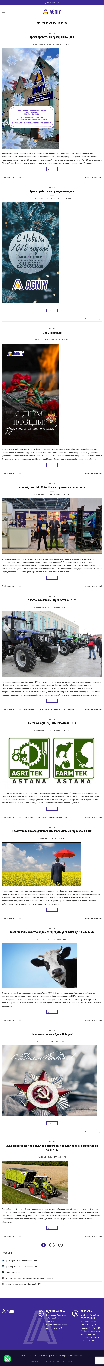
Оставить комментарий (93, 177)
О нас (42, 1362)
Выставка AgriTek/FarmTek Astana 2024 (52, 723)
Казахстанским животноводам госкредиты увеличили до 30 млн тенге (52, 932)
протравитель (69, 709)
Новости (52, 33)
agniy (65, 838)
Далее (52, 169)
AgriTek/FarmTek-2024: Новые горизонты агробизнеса (52, 487)
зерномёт (35, 709)
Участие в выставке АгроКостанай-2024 (52, 600)
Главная (34, 1362)
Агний (30, 709)
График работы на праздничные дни (52, 37)
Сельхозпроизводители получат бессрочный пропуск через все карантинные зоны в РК (52, 1148)
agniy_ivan (67, 44)
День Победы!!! (52, 333)
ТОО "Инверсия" (76, 1355)
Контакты (60, 1362)
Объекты (68, 1362)
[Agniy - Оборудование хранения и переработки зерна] (52, 11)
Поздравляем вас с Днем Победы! (52, 1034)
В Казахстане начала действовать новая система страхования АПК (52, 831)
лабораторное (58, 709)
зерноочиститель (45, 709)
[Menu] (3, 12)
